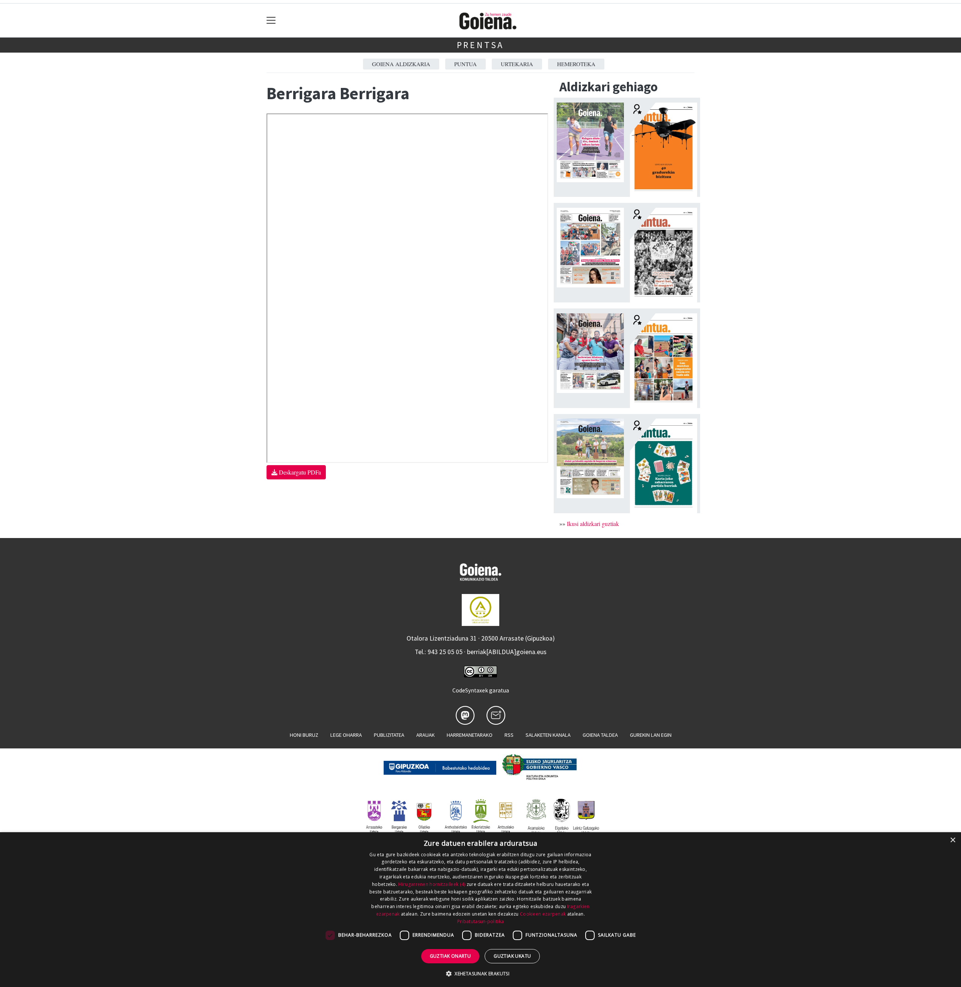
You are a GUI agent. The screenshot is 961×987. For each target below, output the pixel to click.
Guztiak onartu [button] (450, 956)
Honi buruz (304, 735)
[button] (480, 973)
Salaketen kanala (548, 735)
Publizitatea (389, 735)
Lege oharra (346, 735)
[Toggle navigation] (271, 20)
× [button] (952, 840)
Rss (509, 735)
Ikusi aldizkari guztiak (593, 524)
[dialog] (480, 909)
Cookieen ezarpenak (543, 914)
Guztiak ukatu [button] (512, 956)
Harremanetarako (470, 735)
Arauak (425, 735)
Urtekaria (517, 64)
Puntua (465, 64)
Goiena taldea (600, 735)
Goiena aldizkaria (401, 64)
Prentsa (481, 45)
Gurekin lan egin (651, 735)
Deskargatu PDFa (299, 472)
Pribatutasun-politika (480, 921)
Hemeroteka (576, 64)
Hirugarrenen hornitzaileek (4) (431, 884)
